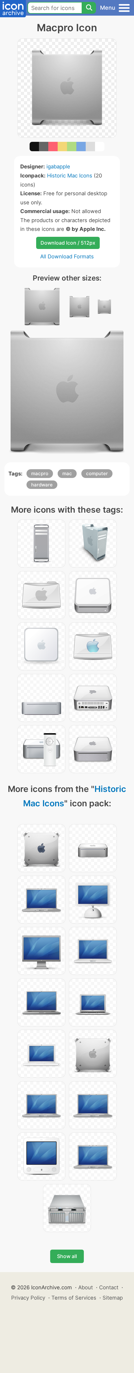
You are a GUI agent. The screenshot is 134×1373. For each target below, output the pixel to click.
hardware (42, 485)
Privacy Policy (28, 1298)
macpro (39, 473)
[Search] (89, 8)
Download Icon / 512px (68, 243)
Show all (67, 1256)
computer (97, 473)
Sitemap (113, 1298)
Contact (108, 1287)
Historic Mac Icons (69, 175)
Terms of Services (73, 1298)
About (85, 1287)
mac (67, 473)
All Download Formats (67, 256)
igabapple (58, 166)
